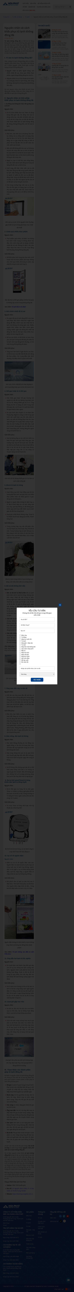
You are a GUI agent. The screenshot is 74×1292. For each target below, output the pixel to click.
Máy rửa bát (25, 654)
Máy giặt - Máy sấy (27, 643)
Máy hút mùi (25, 652)
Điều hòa (24, 635)
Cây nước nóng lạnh (27, 649)
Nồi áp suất (24, 660)
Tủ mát (23, 645)
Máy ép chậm (25, 656)
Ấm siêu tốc (24, 662)
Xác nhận (37, 680)
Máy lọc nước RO (26, 639)
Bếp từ (23, 650)
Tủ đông (23, 637)
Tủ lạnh (23, 641)
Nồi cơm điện (25, 658)
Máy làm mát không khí (28, 647)
